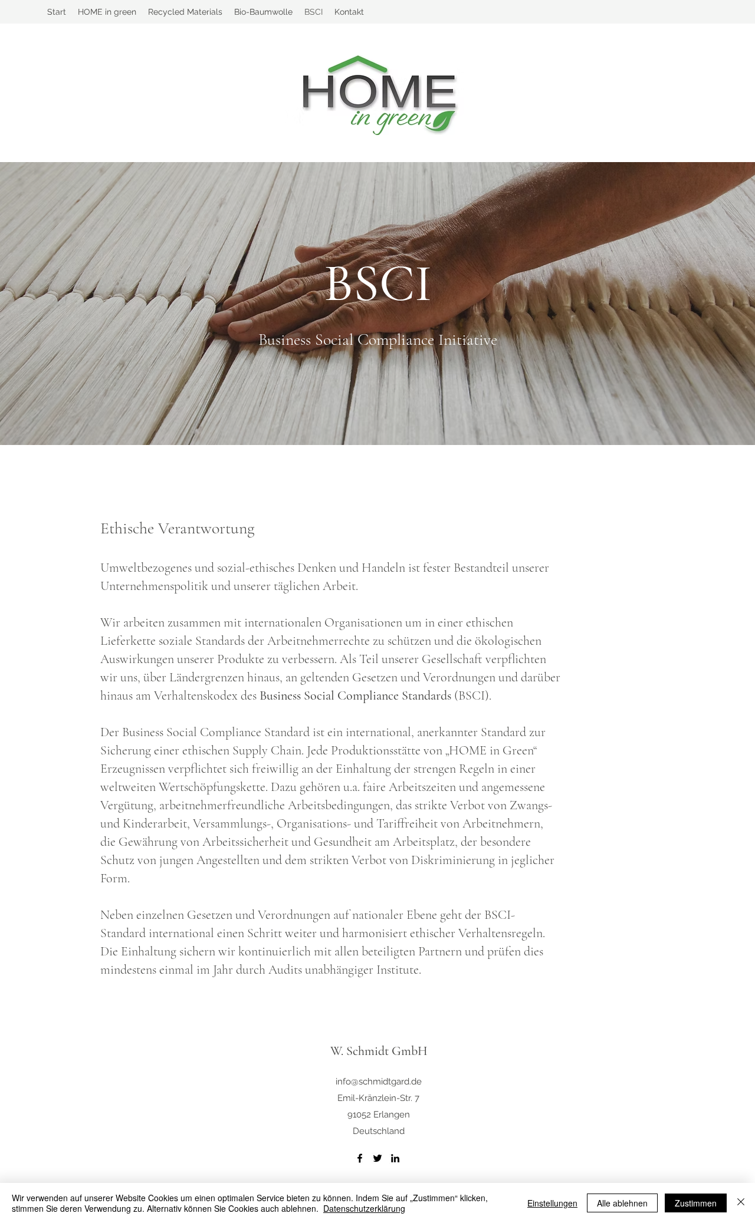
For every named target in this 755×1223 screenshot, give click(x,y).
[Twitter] (377, 1158)
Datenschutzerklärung (364, 1208)
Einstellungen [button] (552, 1203)
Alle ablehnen (622, 1203)
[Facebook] (360, 1158)
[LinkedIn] (395, 1158)
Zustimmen (696, 1203)
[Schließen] (741, 1203)
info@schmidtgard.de (379, 1081)
